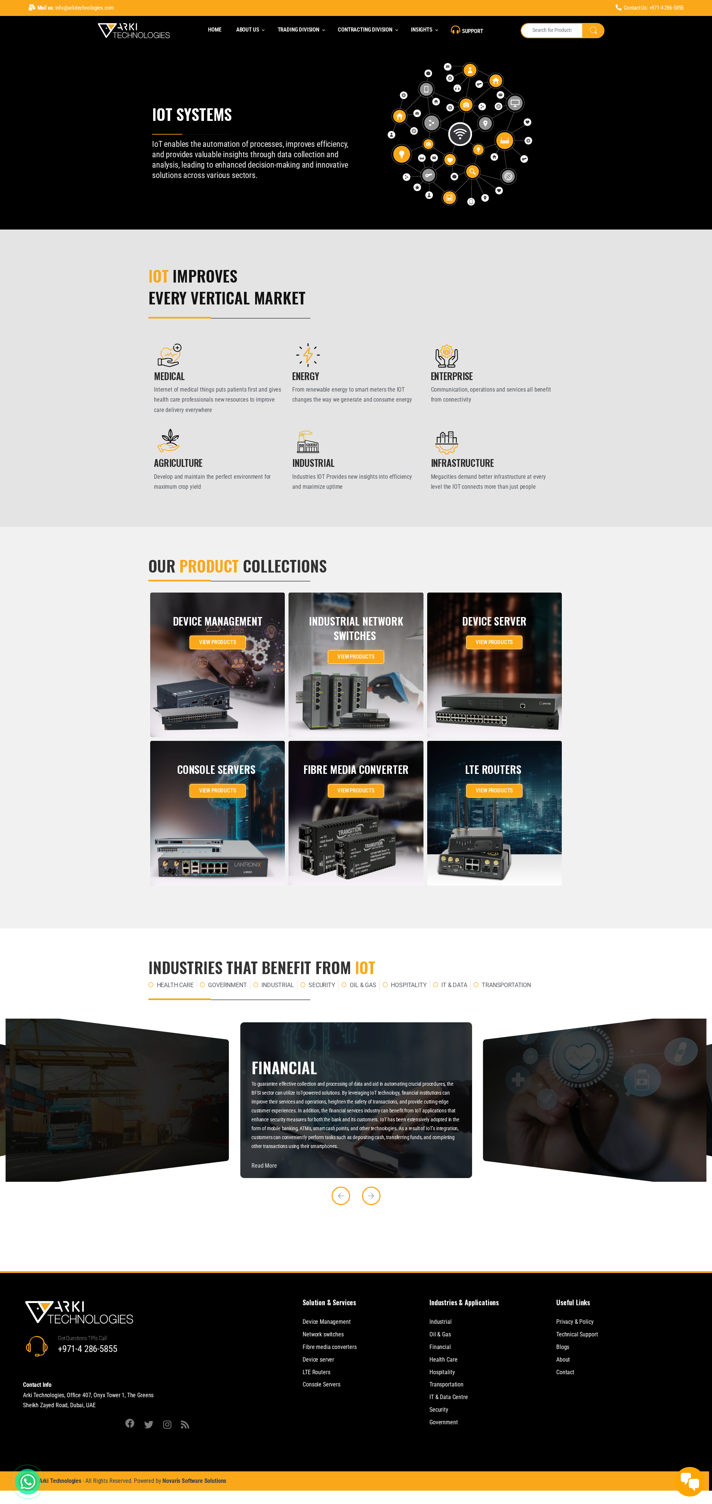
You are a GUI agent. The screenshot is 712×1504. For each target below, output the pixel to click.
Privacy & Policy (574, 1321)
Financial (440, 1346)
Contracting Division (365, 29)
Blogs (562, 1346)
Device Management (326, 1321)
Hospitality (442, 1372)
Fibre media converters (329, 1346)
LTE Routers (316, 1372)
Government (443, 1422)
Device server (318, 1359)
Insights (421, 29)
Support (472, 31)
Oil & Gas (440, 1334)
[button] (341, 1196)
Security (438, 1409)
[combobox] (552, 30)
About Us (247, 29)
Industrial (440, 1321)
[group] (117, 1100)
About (563, 1359)
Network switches (323, 1334)
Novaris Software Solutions (194, 1480)
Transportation (446, 1384)
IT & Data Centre (448, 1397)
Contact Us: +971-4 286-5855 (654, 7)
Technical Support (577, 1334)
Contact (565, 1372)
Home (214, 29)
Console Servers (321, 1384)
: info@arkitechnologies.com (75, 7)
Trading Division (298, 29)
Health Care (443, 1359)
